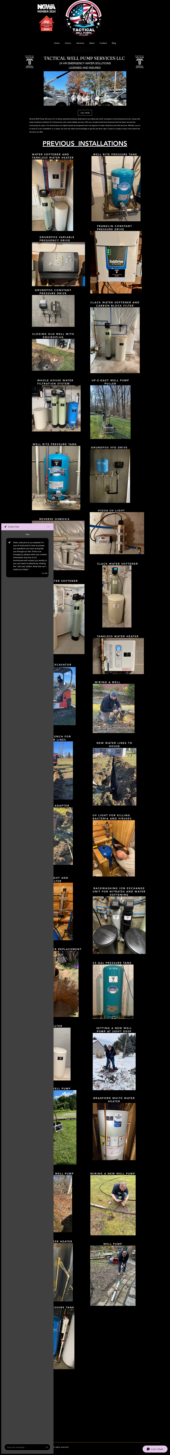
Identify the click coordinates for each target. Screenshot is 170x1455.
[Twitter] (164, 741)
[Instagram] (164, 747)
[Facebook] (164, 736)
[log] (27, 986)
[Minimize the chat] (48, 527)
